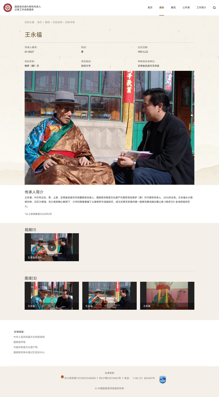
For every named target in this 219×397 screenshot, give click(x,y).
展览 (173, 7)
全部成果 (57, 22)
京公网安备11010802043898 (80, 378)
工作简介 (201, 7)
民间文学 (86, 65)
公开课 (186, 7)
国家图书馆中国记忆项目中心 (29, 352)
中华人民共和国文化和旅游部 (29, 337)
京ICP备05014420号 (110, 378)
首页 (150, 7)
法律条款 (109, 373)
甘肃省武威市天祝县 (148, 65)
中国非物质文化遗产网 (25, 347)
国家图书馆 (19, 342)
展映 (161, 7)
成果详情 (70, 22)
